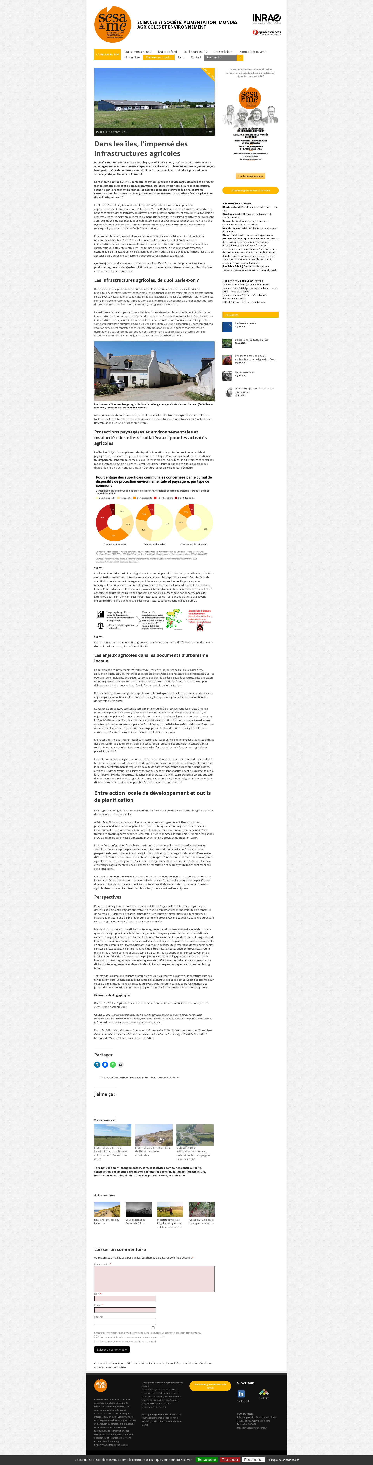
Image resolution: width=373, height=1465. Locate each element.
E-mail (98, 1305)
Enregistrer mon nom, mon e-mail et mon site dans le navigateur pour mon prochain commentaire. (147, 1332)
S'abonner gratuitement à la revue (250, 190)
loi (121, 1175)
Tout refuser (230, 1459)
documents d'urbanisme (127, 1171)
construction (102, 1171)
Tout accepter (207, 1459)
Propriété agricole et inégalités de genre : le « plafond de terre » (169, 1223)
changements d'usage (134, 1167)
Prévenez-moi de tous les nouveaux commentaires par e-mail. (130, 1336)
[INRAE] (267, 19)
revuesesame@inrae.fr (246, 262)
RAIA (164, 1175)
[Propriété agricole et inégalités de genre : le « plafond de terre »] (170, 1216)
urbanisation (176, 1175)
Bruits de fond (167, 52)
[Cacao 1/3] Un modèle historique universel (201, 1221)
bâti (103, 1167)
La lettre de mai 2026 (233, 284)
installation (101, 1175)
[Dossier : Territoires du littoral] (107, 1216)
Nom (97, 1293)
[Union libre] (229, 235)
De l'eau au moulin (210, 73)
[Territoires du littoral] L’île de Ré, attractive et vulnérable (152, 1151)
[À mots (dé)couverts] (234, 228)
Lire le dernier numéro (250, 176)
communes (173, 1167)
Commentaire (102, 1264)
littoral (114, 1175)
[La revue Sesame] (113, 24)
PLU (144, 1175)
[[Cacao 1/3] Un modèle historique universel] (202, 1216)
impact (181, 1171)
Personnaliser (253, 1459)
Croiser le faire (223, 52)
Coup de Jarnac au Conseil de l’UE (135, 1221)
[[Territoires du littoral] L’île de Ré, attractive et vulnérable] (153, 1134)
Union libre (132, 57)
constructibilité (191, 1167)
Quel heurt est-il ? (195, 52)
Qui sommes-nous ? (138, 52)
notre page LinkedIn (266, 269)
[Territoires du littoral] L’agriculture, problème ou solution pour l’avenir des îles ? (111, 1153)
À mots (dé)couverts (253, 52)
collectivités (157, 1167)
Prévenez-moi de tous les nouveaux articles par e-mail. (126, 1341)
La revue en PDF (107, 54)
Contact (196, 57)
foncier (166, 1171)
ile (173, 1171)
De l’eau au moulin (158, 57)
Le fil (181, 57)
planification (133, 1175)
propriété (154, 1175)
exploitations (152, 1171)
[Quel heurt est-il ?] (233, 214)
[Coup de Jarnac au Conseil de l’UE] (139, 1216)
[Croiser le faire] (231, 221)
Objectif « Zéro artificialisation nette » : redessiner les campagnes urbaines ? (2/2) (193, 1153)
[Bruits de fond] (231, 207)
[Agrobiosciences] (267, 32)
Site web (98, 1316)
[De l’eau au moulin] (234, 238)
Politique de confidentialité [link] (283, 1459)
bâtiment (113, 1167)
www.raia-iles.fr (166, 1077)
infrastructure (196, 1171)
